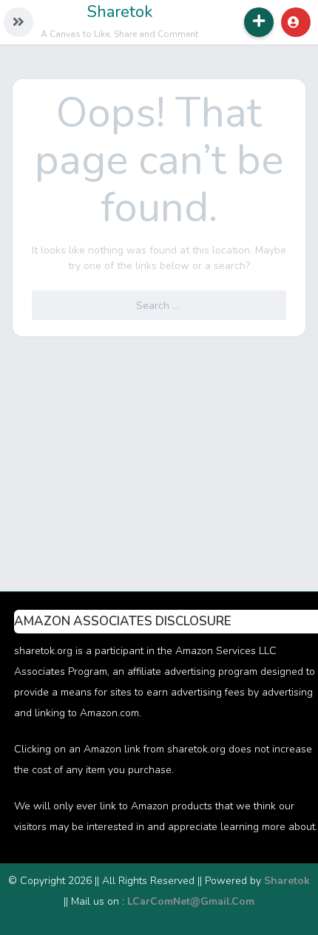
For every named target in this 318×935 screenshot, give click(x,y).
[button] (18, 22)
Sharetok (119, 12)
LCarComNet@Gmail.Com (190, 901)
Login (296, 22)
